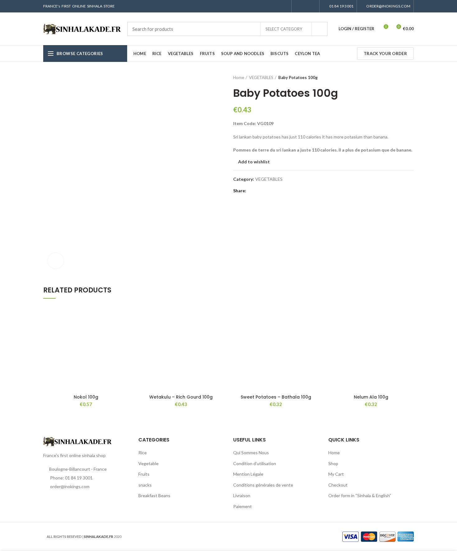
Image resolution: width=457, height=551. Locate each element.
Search (319, 29)
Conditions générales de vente (263, 485)
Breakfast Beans (154, 495)
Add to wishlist (254, 162)
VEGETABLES (261, 77)
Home (238, 77)
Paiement (242, 506)
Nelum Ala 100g (371, 397)
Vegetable (148, 463)
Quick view (124, 329)
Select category (283, 28)
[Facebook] (298, 6)
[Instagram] (305, 6)
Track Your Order (385, 53)
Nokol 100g (86, 397)
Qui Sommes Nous (251, 452)
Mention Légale (248, 474)
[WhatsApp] (312, 6)
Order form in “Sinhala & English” (359, 495)
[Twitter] (259, 191)
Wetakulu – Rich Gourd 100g (181, 397)
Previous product (398, 77)
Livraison (241, 495)
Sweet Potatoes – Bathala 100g (276, 397)
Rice (142, 452)
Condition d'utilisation (254, 463)
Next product (411, 77)
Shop (333, 463)
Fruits (144, 474)
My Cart (336, 474)
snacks (145, 485)
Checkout (338, 485)
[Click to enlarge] (55, 260)
